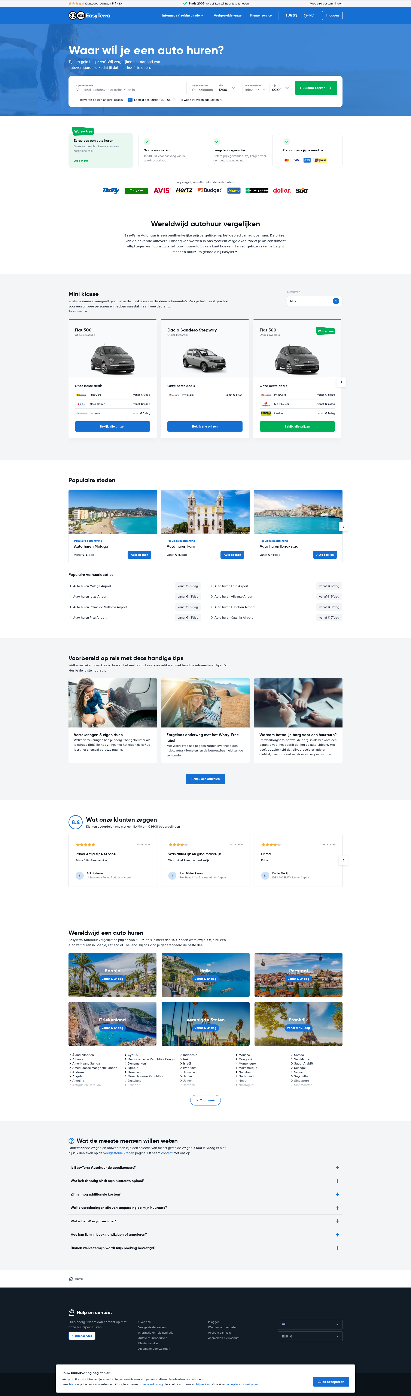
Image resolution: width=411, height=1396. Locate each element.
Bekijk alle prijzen (112, 426)
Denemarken (137, 1063)
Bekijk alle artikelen (205, 779)
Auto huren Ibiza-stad (279, 546)
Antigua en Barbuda (86, 1085)
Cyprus (133, 1055)
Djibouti (133, 1068)
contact (167, 1153)
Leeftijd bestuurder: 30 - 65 (152, 100)
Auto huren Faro (181, 546)
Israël (187, 1063)
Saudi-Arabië (303, 1063)
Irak (186, 1059)
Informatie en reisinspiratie (155, 1332)
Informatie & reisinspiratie (181, 15)
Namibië (245, 1072)
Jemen (187, 1081)
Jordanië (189, 1085)
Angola (77, 1076)
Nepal (243, 1081)
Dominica (134, 1072)
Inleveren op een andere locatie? (101, 100)
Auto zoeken (139, 555)
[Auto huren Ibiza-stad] (298, 512)
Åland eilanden (83, 1055)
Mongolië (245, 1059)
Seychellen (301, 1076)
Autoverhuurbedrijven (152, 1338)
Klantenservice (261, 15)
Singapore (301, 1081)
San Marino (302, 1059)
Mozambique (248, 1068)
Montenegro (247, 1063)
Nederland (246, 1076)
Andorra (78, 1072)
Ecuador (134, 1085)
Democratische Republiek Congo (151, 1059)
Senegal (300, 1068)
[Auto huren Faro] (205, 512)
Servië (298, 1072)
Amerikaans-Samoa (86, 1063)
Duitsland (134, 1081)
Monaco (244, 1055)
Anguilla (78, 1081)
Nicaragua (246, 1085)
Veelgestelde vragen (228, 15)
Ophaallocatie (84, 85)
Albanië (77, 1059)
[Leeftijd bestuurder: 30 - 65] (130, 100)
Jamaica (189, 1072)
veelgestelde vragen (118, 1153)
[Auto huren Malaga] (112, 512)
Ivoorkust (190, 1068)
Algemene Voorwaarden (154, 1349)
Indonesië (190, 1055)
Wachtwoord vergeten (222, 1327)
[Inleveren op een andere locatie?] (76, 100)
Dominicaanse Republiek (145, 1076)
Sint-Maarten (303, 1085)
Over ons (144, 1322)
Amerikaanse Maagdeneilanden (94, 1068)
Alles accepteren (331, 1381)
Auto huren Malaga (91, 546)
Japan (187, 1076)
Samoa (299, 1055)
